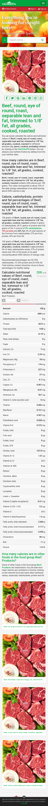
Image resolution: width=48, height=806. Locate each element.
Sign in (33, 9)
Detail (23, 803)
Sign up (43, 9)
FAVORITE (25, 300)
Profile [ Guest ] (10, 9)
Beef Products (8, 296)
